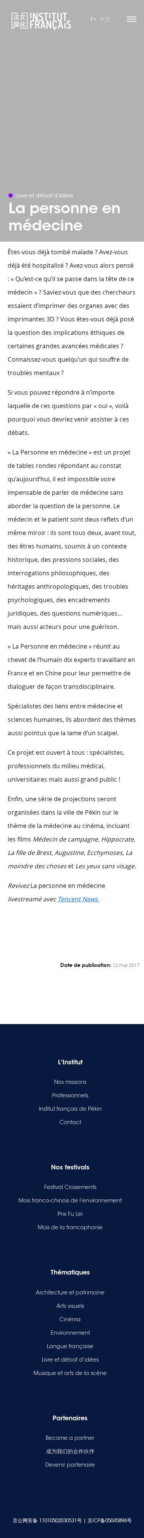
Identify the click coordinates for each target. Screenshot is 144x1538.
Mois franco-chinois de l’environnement (70, 1200)
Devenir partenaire (70, 1464)
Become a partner (70, 1437)
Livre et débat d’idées (70, 1359)
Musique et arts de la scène (70, 1373)
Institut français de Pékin (70, 1108)
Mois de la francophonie (70, 1227)
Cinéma (70, 1319)
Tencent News (78, 899)
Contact (70, 1122)
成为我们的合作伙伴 (70, 1451)
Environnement (70, 1332)
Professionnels (70, 1095)
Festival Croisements (70, 1187)
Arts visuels (70, 1306)
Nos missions (70, 1082)
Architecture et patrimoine (70, 1292)
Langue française (70, 1346)
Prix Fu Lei (70, 1213)
